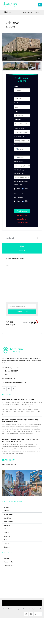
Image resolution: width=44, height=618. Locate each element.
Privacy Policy (8, 562)
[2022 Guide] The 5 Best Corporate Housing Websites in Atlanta (20, 420)
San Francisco (8, 522)
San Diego (7, 518)
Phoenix (7, 511)
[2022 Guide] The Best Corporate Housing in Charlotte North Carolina (20, 440)
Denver (6, 507)
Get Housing (22, 211)
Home (24, 12)
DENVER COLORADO (9, 465)
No (26, 189)
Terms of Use (8, 565)
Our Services (12, 601)
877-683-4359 (10, 378)
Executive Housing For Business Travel (18, 399)
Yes (18, 189)
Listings (30, 12)
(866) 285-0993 (25, 604)
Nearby (22, 250)
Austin (6, 532)
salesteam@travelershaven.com (15, 383)
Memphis (7, 525)
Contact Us (15, 604)
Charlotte (7, 529)
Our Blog (7, 558)
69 (37, 238)
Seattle (6, 543)
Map (22, 246)
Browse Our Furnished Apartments (29, 601)
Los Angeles (8, 514)
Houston (7, 536)
